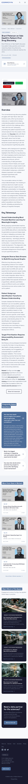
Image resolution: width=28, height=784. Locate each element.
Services (9, 743)
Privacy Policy (14, 779)
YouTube (8, 86)
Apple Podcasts (9, 83)
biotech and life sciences (9, 385)
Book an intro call (10, 722)
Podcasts (4, 28)
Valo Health (14, 65)
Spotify (20, 83)
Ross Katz (13, 134)
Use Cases (19, 743)
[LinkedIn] (2, 750)
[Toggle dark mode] (22, 2)
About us (4, 743)
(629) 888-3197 (8, 760)
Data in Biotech (11, 28)
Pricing (24, 743)
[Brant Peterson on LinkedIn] (24, 64)
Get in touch (6, 768)
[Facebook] (5, 750)
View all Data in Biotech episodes (13, 576)
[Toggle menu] (25, 2)
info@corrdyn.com (8, 758)
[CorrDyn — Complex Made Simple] (7, 2)
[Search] (19, 2)
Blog (3, 746)
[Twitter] (8, 750)
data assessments (13, 377)
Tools (14, 743)
